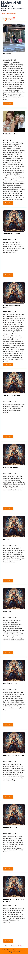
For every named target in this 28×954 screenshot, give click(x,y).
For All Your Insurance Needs (11, 306)
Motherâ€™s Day (10, 827)
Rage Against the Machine (13, 755)
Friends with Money (11, 467)
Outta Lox (7, 611)
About (3, 13)
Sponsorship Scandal (11, 233)
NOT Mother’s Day (10, 134)
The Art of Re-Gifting (11, 395)
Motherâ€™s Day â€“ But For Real (13, 900)
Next (21, 946)
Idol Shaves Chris (10, 683)
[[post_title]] (14, 38)
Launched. (7, 54)
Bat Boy (6, 539)
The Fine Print (11, 13)
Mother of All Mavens (11, 4)
